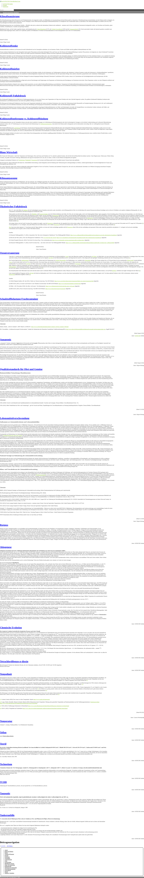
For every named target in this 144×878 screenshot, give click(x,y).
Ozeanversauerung (9, 253)
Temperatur (6, 721)
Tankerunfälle (7, 815)
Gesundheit (7, 858)
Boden (6, 853)
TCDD (3, 782)
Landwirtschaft (8, 859)
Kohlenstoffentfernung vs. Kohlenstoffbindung (24, 118)
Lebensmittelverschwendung (14, 418)
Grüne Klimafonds (41, 29)
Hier (10, 227)
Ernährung (7, 857)
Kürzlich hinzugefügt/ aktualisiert (11, 12)
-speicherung (17, 127)
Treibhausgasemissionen (46, 124)
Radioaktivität (8, 866)
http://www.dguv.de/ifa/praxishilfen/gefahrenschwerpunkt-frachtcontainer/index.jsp (85, 329)
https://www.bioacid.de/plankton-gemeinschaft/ (69, 283)
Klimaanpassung (8, 178)
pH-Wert (51, 257)
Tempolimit (6, 674)
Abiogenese (6, 547)
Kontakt (5, 5)
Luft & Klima (8, 862)
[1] (87, 680)
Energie (6, 855)
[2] (82, 684)
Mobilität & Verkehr (9, 863)
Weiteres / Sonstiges (9, 873)
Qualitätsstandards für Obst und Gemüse (21, 369)
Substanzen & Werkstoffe (11, 867)
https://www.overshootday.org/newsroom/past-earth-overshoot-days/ (68, 240)
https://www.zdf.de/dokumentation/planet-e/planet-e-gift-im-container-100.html (49, 326)
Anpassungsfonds (74, 29)
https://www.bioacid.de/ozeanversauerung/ (55, 288)
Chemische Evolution (11, 627)
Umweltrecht (8, 870)
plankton (114, 270)
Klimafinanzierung (10, 16)
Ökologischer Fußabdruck (13, 206)
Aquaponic (5, 339)
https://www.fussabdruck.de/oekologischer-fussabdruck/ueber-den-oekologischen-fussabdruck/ (79, 237)
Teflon (3, 732)
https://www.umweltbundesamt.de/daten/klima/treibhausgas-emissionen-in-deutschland (48, 706)
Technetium (6, 764)
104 (8, 846)
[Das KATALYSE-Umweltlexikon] (10, 1)
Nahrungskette (12, 266)
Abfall (6, 850)
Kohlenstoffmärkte (10, 68)
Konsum (43, 214)
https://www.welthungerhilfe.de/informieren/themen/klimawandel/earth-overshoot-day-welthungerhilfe (90, 242)
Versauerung (34, 160)
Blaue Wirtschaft (8, 152)
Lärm (6, 861)
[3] (38, 688)
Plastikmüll (28, 160)
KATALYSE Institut (8, 4)
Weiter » (11, 846)
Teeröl (3, 743)
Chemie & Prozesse (9, 854)
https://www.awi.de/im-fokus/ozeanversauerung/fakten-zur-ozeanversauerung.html (73, 281)
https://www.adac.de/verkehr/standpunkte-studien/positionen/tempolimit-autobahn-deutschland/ (45, 708)
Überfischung (21, 160)
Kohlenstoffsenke (9, 45)
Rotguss (4, 525)
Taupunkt (5, 793)
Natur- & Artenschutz (10, 865)
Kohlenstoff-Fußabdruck (13, 95)
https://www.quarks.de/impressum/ (41, 699)
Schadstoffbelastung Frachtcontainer (19, 298)
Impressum (5, 6)
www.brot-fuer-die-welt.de (49, 237)
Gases (10, 262)
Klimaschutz (12, 274)
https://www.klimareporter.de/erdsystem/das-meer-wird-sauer (60, 286)
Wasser (6, 871)
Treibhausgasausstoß (41, 475)
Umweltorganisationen (10, 869)
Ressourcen (50, 223)
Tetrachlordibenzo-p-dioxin (14, 661)
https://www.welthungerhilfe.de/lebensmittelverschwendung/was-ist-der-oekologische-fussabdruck (93, 235)
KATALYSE (137, 335)
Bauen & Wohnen (9, 851)
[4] (46, 690)
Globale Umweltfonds (57, 29)
